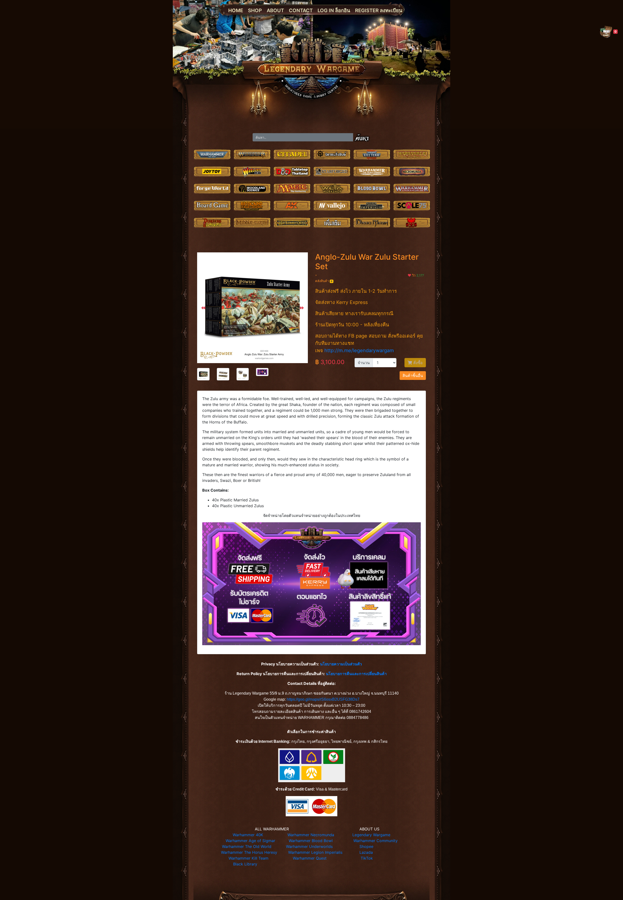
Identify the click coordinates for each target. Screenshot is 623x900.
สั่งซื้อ (417, 362)
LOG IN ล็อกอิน (334, 10)
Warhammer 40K (248, 834)
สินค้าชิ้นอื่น (413, 375)
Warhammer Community (375, 840)
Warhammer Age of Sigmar (250, 840)
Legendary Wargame (371, 834)
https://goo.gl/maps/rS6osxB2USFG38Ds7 (323, 699)
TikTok (367, 858)
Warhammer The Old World (246, 846)
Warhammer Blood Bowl (311, 840)
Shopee (366, 846)
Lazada (366, 852)
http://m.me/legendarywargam (359, 350)
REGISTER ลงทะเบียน (378, 10)
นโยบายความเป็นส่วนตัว (341, 663)
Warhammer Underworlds (309, 846)
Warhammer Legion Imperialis (315, 852)
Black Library (245, 864)
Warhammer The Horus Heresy (249, 852)
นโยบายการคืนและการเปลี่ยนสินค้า (356, 673)
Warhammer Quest (310, 858)
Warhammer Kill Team (248, 858)
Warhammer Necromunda (310, 834)
